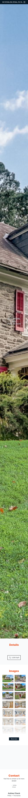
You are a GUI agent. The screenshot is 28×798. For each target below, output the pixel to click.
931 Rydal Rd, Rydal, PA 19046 (12, 2)
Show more (14, 739)
